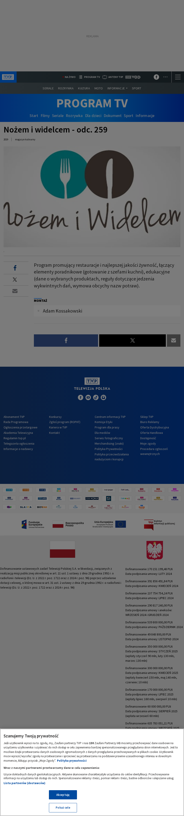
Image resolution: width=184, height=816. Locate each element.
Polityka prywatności (72, 761)
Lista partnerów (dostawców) (24, 783)
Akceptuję (63, 795)
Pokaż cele (63, 807)
